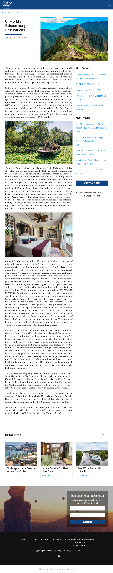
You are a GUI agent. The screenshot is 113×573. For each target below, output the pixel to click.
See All (103, 435)
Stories (10, 13)
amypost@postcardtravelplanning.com (49, 551)
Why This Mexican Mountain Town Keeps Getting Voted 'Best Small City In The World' (91, 128)
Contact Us (56, 539)
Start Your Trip (91, 183)
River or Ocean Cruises (21, 38)
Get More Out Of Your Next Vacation (90, 84)
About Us (44, 539)
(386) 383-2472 (93, 195)
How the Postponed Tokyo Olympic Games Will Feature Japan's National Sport (90, 141)
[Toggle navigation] (109, 5)
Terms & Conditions (28, 539)
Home (4, 13)
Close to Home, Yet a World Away (89, 90)
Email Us (95, 192)
